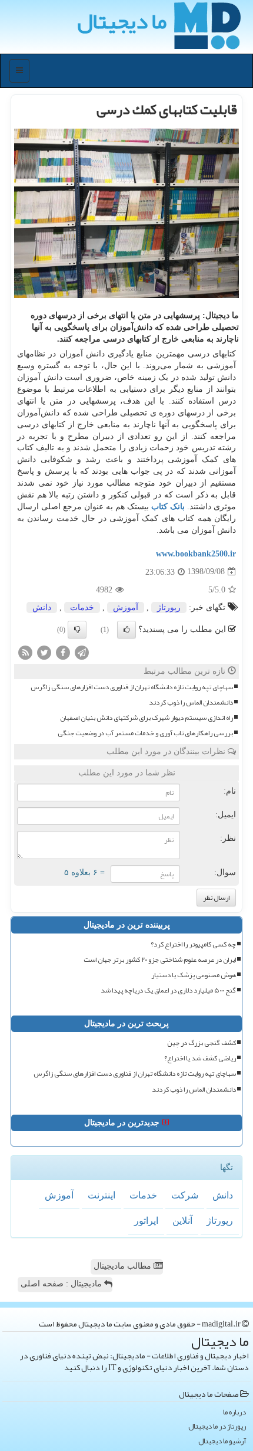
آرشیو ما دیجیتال (222, 1441)
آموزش (125, 607)
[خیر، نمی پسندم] (77, 629)
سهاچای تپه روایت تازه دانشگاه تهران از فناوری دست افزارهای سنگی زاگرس (132, 687)
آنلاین (182, 1221)
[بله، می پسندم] (126, 629)
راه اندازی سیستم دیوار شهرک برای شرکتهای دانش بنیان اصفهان (146, 718)
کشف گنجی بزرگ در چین (201, 1043)
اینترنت (101, 1195)
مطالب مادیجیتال (124, 1266)
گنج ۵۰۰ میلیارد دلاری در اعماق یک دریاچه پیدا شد (168, 990)
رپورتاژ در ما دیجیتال (217, 1426)
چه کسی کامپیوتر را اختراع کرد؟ (193, 944)
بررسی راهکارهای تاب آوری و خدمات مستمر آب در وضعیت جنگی (145, 733)
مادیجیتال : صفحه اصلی (62, 1283)
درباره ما (234, 1412)
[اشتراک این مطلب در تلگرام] (82, 651)
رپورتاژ (169, 607)
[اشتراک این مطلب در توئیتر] (44, 651)
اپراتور (146, 1221)
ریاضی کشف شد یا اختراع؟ (200, 1058)
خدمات (82, 607)
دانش (41, 607)
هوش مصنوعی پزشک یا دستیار (193, 975)
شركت (184, 1195)
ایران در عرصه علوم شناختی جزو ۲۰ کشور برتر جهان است (160, 960)
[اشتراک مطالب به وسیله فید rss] (25, 651)
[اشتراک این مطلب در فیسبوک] (63, 651)
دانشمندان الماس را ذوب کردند (191, 702)
